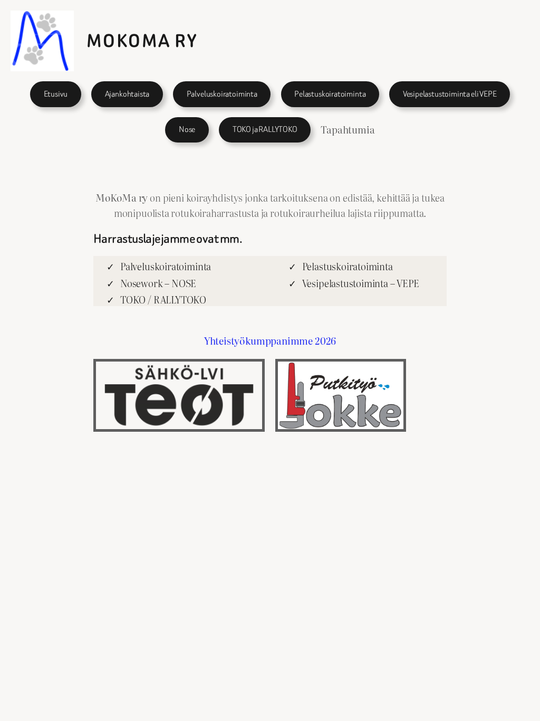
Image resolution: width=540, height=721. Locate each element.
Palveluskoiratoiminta (222, 94)
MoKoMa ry (142, 41)
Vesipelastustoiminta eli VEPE (450, 94)
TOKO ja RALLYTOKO (265, 129)
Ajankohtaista (127, 94)
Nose (187, 129)
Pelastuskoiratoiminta (329, 94)
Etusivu (56, 94)
